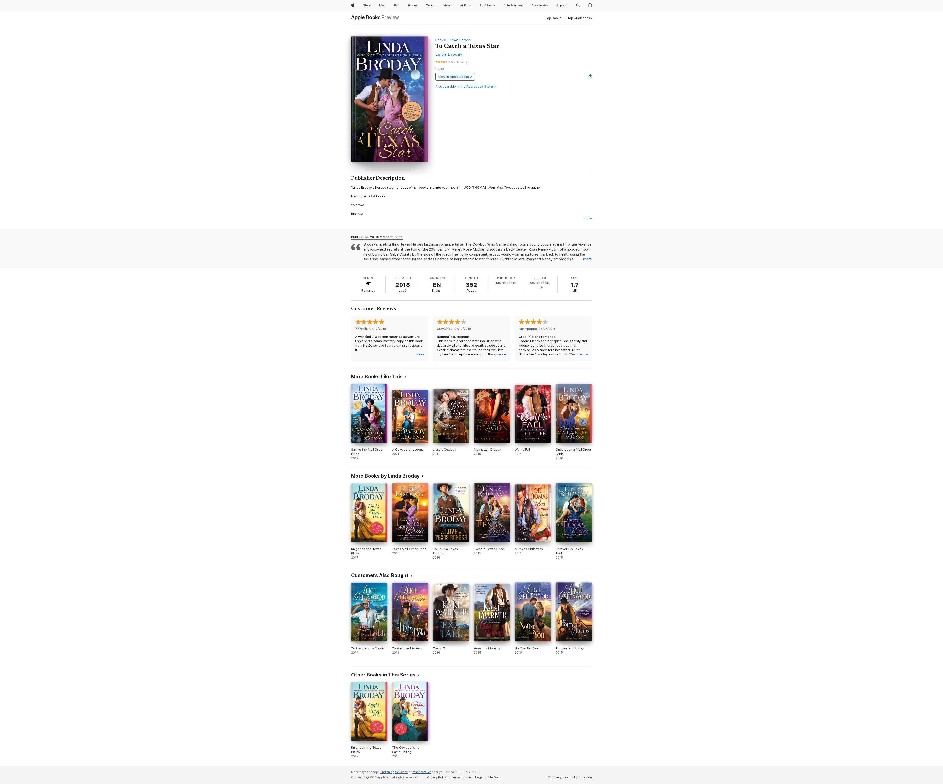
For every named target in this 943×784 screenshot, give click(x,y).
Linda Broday (449, 54)
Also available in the (464, 86)
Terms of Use (461, 777)
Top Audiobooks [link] (579, 18)
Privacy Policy (437, 777)
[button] (578, 5)
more (588, 218)
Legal (479, 777)
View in (453, 77)
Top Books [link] (553, 18)
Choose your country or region (570, 777)
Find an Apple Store (394, 772)
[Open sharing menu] (590, 76)
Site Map (493, 777)
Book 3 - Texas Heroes (453, 40)
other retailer (421, 772)
